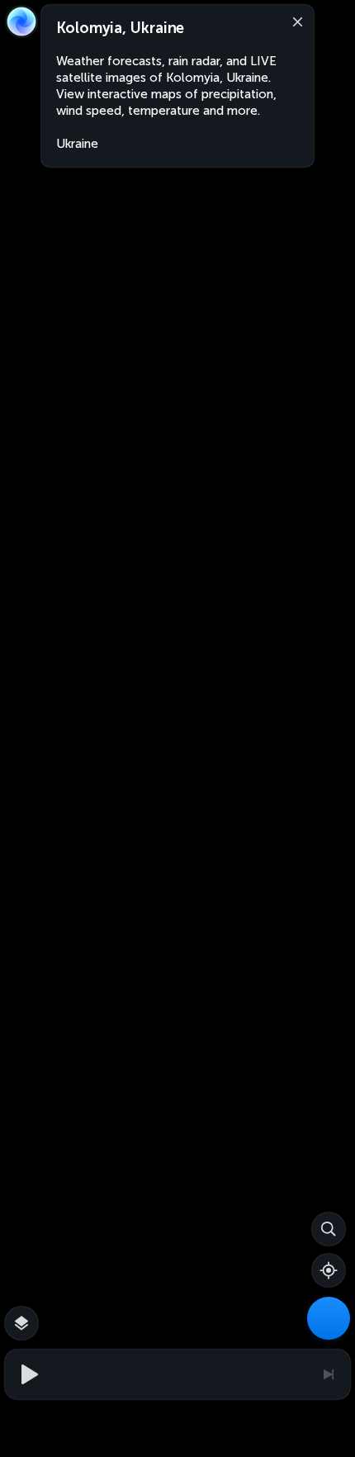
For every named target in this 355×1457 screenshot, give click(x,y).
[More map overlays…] (21, 1323)
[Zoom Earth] (21, 21)
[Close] (294, 20)
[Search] (328, 1229)
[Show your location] (328, 1270)
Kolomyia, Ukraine (120, 28)
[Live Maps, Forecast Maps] (328, 1318)
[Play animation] (27, 1374)
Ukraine (77, 143)
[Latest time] (327, 1374)
